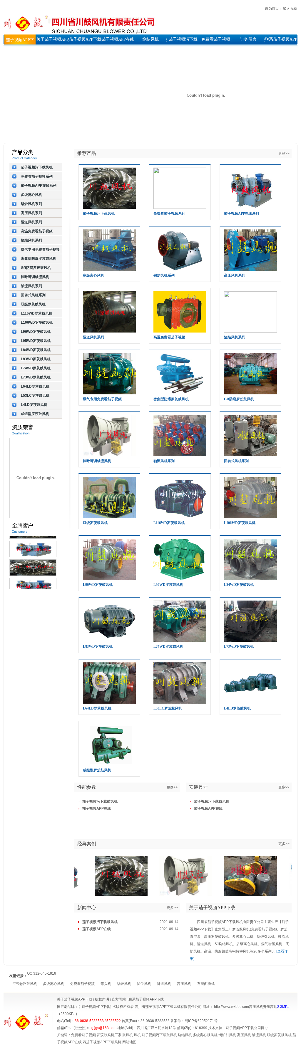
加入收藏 (290, 8)
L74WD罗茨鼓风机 (168, 646)
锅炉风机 (124, 984)
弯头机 (106, 984)
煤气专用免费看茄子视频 (102, 399)
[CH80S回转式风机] (243, 876)
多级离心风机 (93, 275)
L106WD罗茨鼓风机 (239, 523)
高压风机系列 (234, 275)
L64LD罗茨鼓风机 (97, 708)
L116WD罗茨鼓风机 (169, 523)
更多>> (284, 153)
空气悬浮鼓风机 (24, 984)
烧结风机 (185, 1035)
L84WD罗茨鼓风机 (239, 585)
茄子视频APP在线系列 (241, 213)
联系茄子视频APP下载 (146, 999)
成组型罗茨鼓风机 (97, 770)
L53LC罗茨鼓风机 (167, 708)
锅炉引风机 (227, 1035)
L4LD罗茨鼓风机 (237, 708)
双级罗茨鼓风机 (95, 523)
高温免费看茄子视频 (169, 337)
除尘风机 (144, 984)
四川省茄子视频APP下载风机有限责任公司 (168, 1007)
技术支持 (215, 1028)
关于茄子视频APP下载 (74, 999)
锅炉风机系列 (164, 275)
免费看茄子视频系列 (169, 213)
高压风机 (184, 984)
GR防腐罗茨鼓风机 (239, 399)
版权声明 (102, 999)
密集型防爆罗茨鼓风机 (171, 399)
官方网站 (118, 999)
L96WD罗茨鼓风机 (98, 585)
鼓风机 (127, 1035)
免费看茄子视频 (82, 984)
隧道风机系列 (93, 337)
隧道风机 (164, 984)
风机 (137, 1035)
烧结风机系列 (234, 337)
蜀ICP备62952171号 (201, 1021)
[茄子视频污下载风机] (114, 876)
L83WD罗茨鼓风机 (98, 646)
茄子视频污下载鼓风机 (159, 1035)
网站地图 (129, 1042)
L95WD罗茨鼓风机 (168, 585)
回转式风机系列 (236, 461)
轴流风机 (259, 1035)
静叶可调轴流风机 (97, 461)
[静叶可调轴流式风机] (178, 876)
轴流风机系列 (164, 461)
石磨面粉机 (206, 984)
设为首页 (272, 8)
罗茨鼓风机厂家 (109, 1035)
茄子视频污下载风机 (99, 213)
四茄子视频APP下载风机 (102, 1042)
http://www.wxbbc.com (231, 1007)
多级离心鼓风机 (205, 1035)
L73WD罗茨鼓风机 (239, 646)
